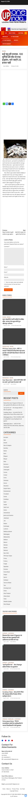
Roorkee (6, 569)
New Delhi (5, 36)
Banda (5, 451)
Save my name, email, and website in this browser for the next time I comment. (13, 284)
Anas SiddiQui (6, 66)
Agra (5, 440)
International (7, 512)
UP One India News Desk (16, 325)
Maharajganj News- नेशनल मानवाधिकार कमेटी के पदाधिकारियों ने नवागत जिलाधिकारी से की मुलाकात (14, 419)
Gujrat (5, 502)
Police (5, 558)
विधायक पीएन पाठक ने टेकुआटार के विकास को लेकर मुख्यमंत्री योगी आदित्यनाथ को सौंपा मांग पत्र (12, 637)
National (20, 33)
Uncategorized (7, 588)
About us (8, 789)
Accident (6, 437)
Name (6, 267)
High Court (6, 507)
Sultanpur (6, 580)
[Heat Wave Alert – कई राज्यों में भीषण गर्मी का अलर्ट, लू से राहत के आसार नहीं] (14, 368)
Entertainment (7, 44)
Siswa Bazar (7, 572)
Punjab (5, 563)
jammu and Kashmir (8, 515)
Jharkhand (6, 518)
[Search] (23, 33)
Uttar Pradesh (7, 40)
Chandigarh (6, 467)
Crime (5, 477)
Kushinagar (6, 526)
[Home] (2, 33)
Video (5, 599)
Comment (7, 246)
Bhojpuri (6, 456)
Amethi (5, 442)
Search (6, 390)
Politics (5, 561)
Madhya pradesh (8, 531)
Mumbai (6, 545)
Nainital (5, 547)
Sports (16, 40)
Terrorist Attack (7, 582)
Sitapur (5, 574)
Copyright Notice (14, 791)
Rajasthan (6, 566)
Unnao (5, 590)
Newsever (24, 794)
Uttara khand (15, 36)
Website (6, 277)
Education (6, 485)
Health (5, 504)
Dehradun (6, 480)
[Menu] (5, 33)
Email (6, 272)
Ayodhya (6, 448)
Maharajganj (6, 534)
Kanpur (5, 523)
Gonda (5, 496)
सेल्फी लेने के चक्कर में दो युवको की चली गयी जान (20, 232)
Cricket (5, 475)
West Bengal (7, 604)
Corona (5, 472)
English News (7, 488)
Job (5, 520)
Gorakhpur (6, 499)
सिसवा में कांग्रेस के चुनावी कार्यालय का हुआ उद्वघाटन (8, 232)
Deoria (5, 483)
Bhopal (5, 459)
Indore (5, 510)
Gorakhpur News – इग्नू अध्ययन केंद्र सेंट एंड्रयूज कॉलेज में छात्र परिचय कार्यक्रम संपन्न (13, 694)
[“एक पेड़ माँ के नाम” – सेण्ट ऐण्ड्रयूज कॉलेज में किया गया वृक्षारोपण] (14, 652)
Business (6, 464)
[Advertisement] (14, 85)
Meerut (5, 542)
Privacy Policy (15, 789)
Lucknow (6, 529)
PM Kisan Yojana (6, 346)
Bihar (5, 461)
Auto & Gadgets (7, 445)
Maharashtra (7, 537)
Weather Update (6, 377)
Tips (5, 585)
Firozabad (6, 494)
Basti (5, 453)
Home (3, 789)
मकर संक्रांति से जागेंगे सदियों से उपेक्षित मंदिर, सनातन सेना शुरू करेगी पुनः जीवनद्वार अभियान (13, 321)
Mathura (6, 539)
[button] (5, 33)
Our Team (22, 789)
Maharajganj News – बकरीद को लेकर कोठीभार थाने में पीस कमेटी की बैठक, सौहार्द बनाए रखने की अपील (14, 425)
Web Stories (12, 33)
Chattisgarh (6, 469)
